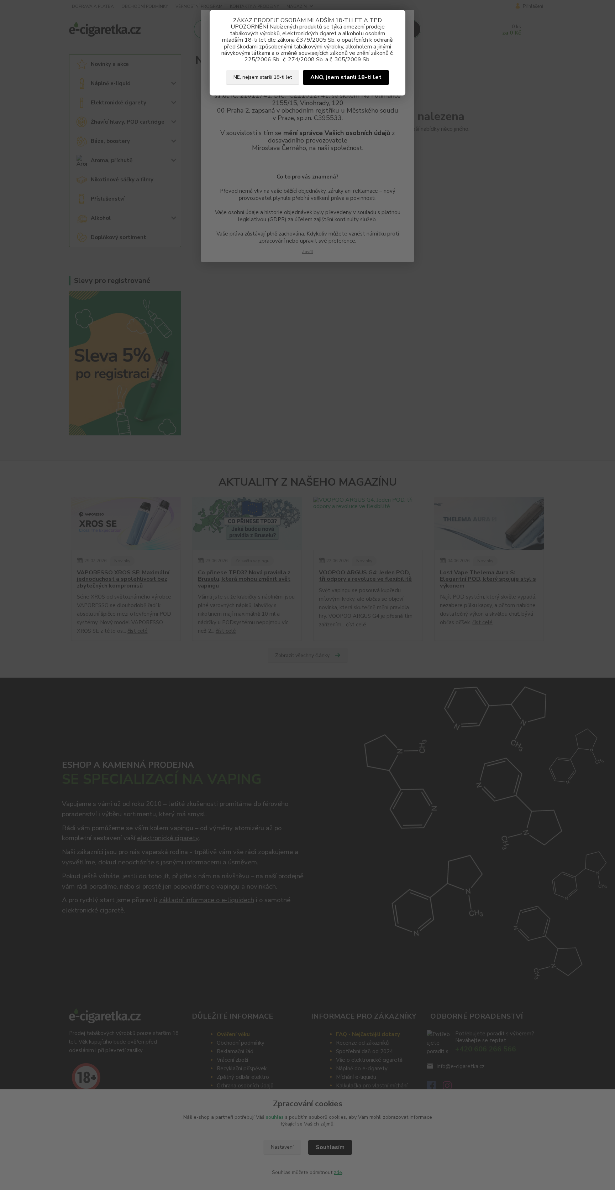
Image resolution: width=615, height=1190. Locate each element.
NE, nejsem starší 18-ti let (262, 77)
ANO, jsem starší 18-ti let (346, 77)
